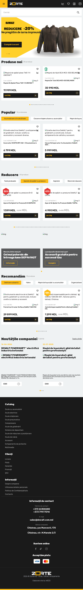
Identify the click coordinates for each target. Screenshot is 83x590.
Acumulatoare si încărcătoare (15, 119)
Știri (6, 473)
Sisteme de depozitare (14, 430)
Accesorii (9, 440)
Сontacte (9, 494)
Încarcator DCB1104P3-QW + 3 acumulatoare (20, 143)
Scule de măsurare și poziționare (18, 434)
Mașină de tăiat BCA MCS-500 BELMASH (59, 81)
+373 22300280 (41, 509)
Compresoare (10, 423)
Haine (28, 283)
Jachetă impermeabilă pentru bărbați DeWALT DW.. (61, 308)
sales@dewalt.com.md (41, 520)
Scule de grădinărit (13, 427)
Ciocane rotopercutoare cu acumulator (48, 119)
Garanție (8, 466)
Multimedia (9, 447)
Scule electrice (11, 413)
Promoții (8, 469)
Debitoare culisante (11, 283)
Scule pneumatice (12, 420)
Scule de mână (11, 437)
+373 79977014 (41, 512)
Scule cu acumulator (13, 409)
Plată (7, 463)
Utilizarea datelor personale (16, 487)
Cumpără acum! (11, 44)
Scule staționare (11, 416)
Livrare (8, 459)
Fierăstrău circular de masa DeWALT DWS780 (19, 307)
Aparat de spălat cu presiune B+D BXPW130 (19, 203)
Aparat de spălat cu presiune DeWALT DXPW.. (61, 203)
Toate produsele (10, 181)
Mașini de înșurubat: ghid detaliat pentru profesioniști (61, 349)
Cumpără (51, 263)
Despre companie (12, 484)
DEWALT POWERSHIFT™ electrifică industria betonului (20, 349)
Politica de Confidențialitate (16, 491)
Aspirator (56, 181)
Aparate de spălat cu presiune (34, 181)
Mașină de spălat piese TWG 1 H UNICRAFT (18, 83)
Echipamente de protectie (15, 444)
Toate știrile (77, 339)
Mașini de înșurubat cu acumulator (51, 283)
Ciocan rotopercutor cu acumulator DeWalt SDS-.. (61, 144)
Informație (10, 263)
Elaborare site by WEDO (41, 581)
